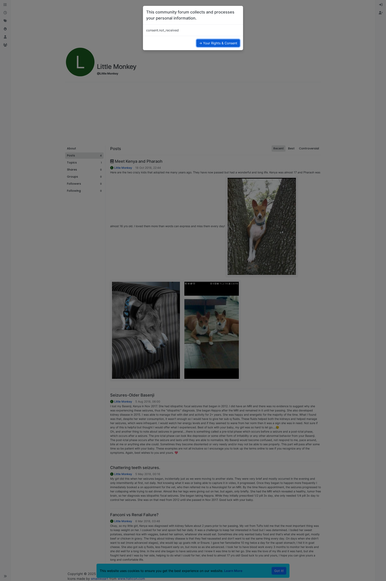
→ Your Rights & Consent (218, 43)
